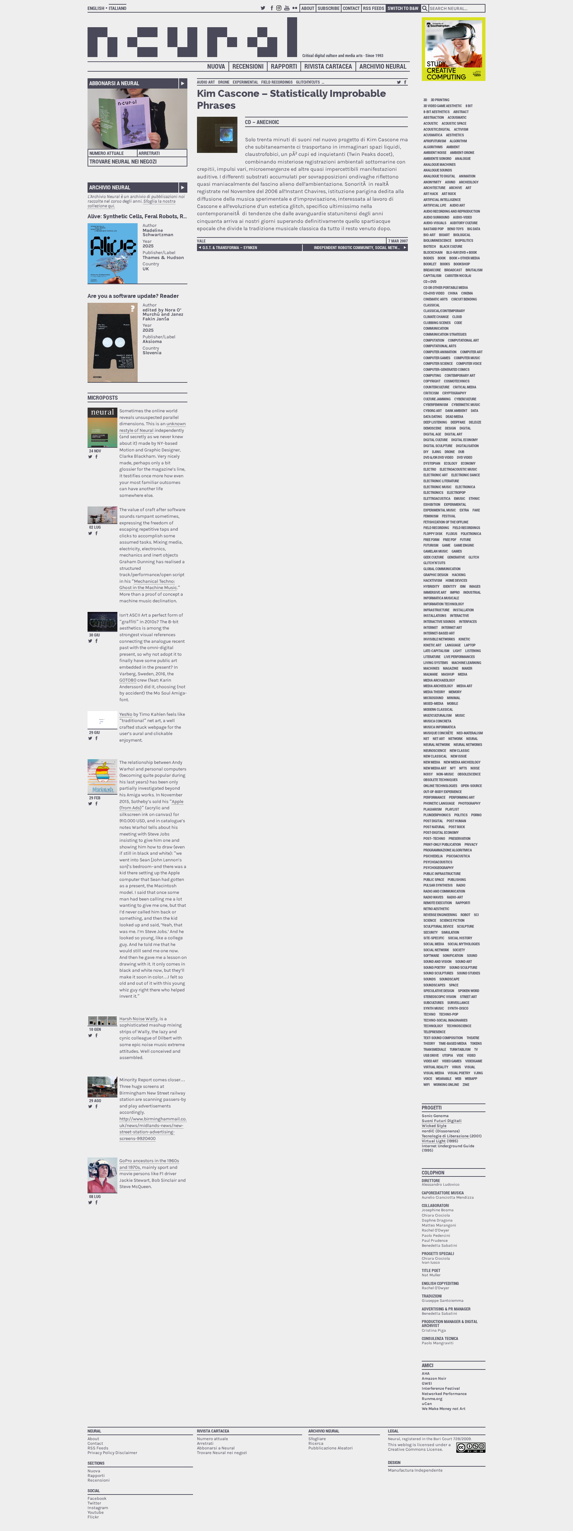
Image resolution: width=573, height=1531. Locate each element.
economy (468, 463)
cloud (457, 316)
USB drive (431, 1055)
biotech (429, 246)
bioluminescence (437, 240)
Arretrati (149, 153)
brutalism (474, 269)
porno (476, 814)
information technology (443, 603)
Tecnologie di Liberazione (446, 1136)
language (453, 644)
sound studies (468, 972)
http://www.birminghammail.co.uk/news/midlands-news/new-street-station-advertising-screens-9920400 (153, 1128)
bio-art (429, 234)
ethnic (474, 498)
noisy (428, 773)
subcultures (433, 1002)
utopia (447, 1055)
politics (461, 814)
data (474, 410)
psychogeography (438, 867)
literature (431, 656)
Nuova (216, 66)
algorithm (458, 140)
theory (429, 1043)
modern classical (438, 709)
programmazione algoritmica (447, 849)
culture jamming (437, 398)
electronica (465, 486)
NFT (453, 768)
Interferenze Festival (441, 1388)
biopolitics (464, 240)
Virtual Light (434, 1141)
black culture (451, 246)
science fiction (452, 920)
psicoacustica (458, 855)
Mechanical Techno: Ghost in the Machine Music (148, 584)
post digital (433, 820)
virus (456, 1066)
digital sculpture (437, 445)
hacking (459, 574)
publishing (457, 879)
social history (460, 937)
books (445, 263)
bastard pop (433, 228)
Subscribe (329, 8)
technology (433, 1025)
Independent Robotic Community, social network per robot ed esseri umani (360, 247)
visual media (433, 1072)
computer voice (468, 363)
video (471, 1055)
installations (434, 615)
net (426, 738)
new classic (460, 750)
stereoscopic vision (439, 996)
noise (475, 768)
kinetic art (432, 644)
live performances (459, 656)
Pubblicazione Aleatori (330, 1447)
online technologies (440, 785)
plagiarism (432, 809)
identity (449, 586)
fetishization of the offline (445, 521)
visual (470, 1066)
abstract (461, 111)
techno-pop (448, 1014)
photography (469, 803)
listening (473, 650)
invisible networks (439, 638)
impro (455, 592)
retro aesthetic (436, 908)
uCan (427, 1403)
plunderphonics (437, 814)
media (462, 674)
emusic (459, 498)
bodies (428, 257)
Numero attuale (107, 153)
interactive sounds (439, 621)
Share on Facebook (96, 456)
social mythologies (464, 943)
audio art (206, 82)
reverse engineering (440, 914)
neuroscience (434, 750)
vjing (478, 1072)
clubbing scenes (437, 322)
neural (472, 738)
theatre (473, 1037)
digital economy (464, 439)
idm (463, 586)
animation (467, 175)
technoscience (459, 1025)
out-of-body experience (442, 791)
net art (439, 738)
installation (463, 609)
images (474, 586)
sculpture (465, 926)
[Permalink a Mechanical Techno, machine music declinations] (102, 514)
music (460, 715)
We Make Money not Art (444, 1408)
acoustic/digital (436, 129)
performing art (462, 797)
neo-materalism (470, 732)
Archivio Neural (383, 66)
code (458, 322)
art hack (430, 193)
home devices (456, 580)
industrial (472, 592)
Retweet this (90, 456)
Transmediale (434, 1049)
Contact (351, 8)
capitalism (432, 275)
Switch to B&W (403, 8)
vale (201, 240)
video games (452, 1060)
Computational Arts (439, 345)
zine (466, 1084)
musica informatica (439, 726)
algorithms (433, 146)
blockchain (433, 252)
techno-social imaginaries (445, 1020)
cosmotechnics (457, 380)
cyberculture (465, 398)
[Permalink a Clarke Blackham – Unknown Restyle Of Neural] (102, 427)
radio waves (433, 897)
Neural (94, 1430)
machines (431, 668)
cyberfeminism (435, 404)
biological (462, 234)
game (446, 545)
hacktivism (432, 580)
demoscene (432, 428)
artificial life (434, 205)
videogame (473, 1060)
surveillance (458, 1002)
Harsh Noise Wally (138, 1019)
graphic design (435, 574)
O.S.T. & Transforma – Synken (230, 247)
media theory (434, 691)
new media (431, 762)
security (430, 932)
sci (476, 914)
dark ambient (456, 410)
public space (433, 879)
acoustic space (454, 123)
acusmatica (432, 134)
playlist (452, 809)
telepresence (434, 1031)
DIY (425, 451)
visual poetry (459, 1072)
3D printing (440, 99)
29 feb (94, 797)
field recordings (277, 82)
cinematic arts (435, 299)
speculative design (438, 990)
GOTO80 (127, 680)
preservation (460, 838)
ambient (453, 146)
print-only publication (442, 844)
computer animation (440, 351)
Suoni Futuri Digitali (442, 1120)
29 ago (95, 1100)
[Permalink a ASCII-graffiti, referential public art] (102, 621)
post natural (434, 826)
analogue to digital (439, 175)
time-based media (453, 1043)
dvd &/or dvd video (438, 457)
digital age (432, 434)
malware (430, 674)
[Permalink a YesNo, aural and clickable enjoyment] (102, 720)
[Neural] (192, 37)
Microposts (103, 397)
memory (455, 691)
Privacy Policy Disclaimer (112, 1452)
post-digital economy (441, 832)
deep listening (435, 422)
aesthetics (455, 134)
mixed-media (433, 703)
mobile (452, 703)
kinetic (464, 638)
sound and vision (437, 961)
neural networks (468, 744)
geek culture (433, 557)
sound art (463, 961)
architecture (434, 187)
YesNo (125, 714)
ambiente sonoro (437, 158)
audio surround (436, 217)
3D (425, 99)
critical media (464, 386)
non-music (445, 773)
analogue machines (439, 164)
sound (472, 955)
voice (427, 1078)
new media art (434, 768)
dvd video (464, 457)
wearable (443, 1078)
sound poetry (434, 967)
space (453, 984)
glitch (474, 557)
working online (446, 1084)
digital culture (435, 439)
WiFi (426, 1084)
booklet (429, 263)
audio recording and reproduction (451, 211)
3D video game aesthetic (442, 105)
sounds (429, 978)
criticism (431, 392)
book (442, 257)
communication (436, 328)
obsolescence (469, 773)
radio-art (455, 897)
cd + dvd (429, 281)
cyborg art (432, 410)
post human (456, 820)
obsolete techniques (440, 779)
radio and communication (444, 891)
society (459, 949)
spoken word (468, 990)
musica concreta (437, 720)
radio (460, 885)
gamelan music (435, 551)
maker (467, 668)
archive (455, 187)
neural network (436, 744)
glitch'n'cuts (308, 82)
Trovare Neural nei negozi (123, 161)
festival (449, 515)
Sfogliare (317, 1438)
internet (430, 627)
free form (431, 539)
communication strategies (445, 334)
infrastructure (436, 609)
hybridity (431, 586)
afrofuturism (434, 140)
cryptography (454, 392)
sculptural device (438, 926)
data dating (432, 416)
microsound (433, 697)
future (465, 539)
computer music (467, 357)
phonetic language (439, 803)
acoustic (430, 123)
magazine (450, 668)
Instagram (280, 10)
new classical (435, 756)
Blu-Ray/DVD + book (461, 252)
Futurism (430, 545)
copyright (431, 380)
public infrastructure (442, 873)
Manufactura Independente (415, 1470)
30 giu (94, 634)
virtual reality (435, 1066)
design (450, 428)
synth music (433, 1008)
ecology (450, 463)
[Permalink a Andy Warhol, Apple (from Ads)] (102, 776)
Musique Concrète (438, 732)
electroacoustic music (458, 469)
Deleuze (475, 422)
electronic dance (465, 474)
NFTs (463, 768)
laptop (470, 644)
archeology (468, 181)
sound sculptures (438, 972)
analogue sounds (437, 169)
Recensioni (248, 66)
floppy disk (432, 533)
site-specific (433, 937)
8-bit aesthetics (436, 111)
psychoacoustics (437, 861)
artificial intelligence (442, 199)
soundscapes (434, 984)
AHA (426, 1373)
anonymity (432, 181)
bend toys (455, 228)
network (455, 738)
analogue (463, 158)
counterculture (436, 386)
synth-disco (458, 1008)
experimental (245, 82)
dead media (454, 416)
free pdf (449, 539)
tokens (476, 1043)
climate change (436, 316)
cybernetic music (466, 404)
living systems (435, 662)
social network (436, 949)
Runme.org (432, 1398)
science (429, 920)
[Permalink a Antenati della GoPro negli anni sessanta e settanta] (102, 1175)
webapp (471, 1078)
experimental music (439, 509)
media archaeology (439, 680)
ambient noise (434, 152)
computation (433, 340)
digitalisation (467, 445)
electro (429, 469)
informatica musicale (441, 597)
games (457, 551)
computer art (471, 351)
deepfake (458, 422)
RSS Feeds (373, 8)
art (468, 187)
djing (436, 451)
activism (461, 129)
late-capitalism (436, 650)
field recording (436, 527)
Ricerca (315, 1443)
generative (456, 557)
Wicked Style (434, 1125)
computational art (463, 340)
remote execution (437, 902)
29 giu (94, 732)
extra (464, 509)
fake (476, 509)
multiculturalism (437, 715)
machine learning (466, 662)
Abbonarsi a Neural (114, 83)
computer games (436, 357)
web (458, 1078)
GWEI (427, 1383)
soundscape (449, 978)
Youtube (287, 10)
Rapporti (284, 66)
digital (465, 428)
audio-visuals (434, 222)
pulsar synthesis (438, 885)
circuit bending (464, 299)
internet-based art (439, 633)
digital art (453, 434)
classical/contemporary (444, 310)
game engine (464, 545)
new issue (459, 756)
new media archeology (462, 762)
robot (465, 914)
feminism (430, 515)
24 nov (95, 450)
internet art (451, 627)
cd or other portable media (445, 287)
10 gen (95, 1029)
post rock (457, 826)
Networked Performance (444, 1393)
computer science (438, 363)
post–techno (434, 838)
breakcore (432, 269)
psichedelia (433, 855)
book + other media (464, 257)
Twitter (264, 10)
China (453, 293)
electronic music (437, 486)
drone (223, 82)
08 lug (95, 1196)
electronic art (435, 474)
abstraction (433, 117)
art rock (449, 193)
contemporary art (460, 375)
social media (433, 943)
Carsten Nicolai (458, 275)
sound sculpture (463, 967)
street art (468, 996)
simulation (450, 932)
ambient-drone (462, 152)
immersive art (434, 592)
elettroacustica (436, 498)
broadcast (453, 269)
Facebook (272, 10)
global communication (442, 568)
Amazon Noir (434, 1378)
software (431, 955)
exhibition (431, 504)
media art (464, 685)
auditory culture (464, 222)
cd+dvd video (433, 293)
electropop (456, 492)
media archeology (438, 685)
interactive (459, 615)
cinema (467, 293)
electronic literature (441, 480)
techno (429, 1014)
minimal (453, 697)
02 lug (95, 527)
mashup (447, 674)
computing (432, 375)
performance (434, 797)
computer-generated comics (446, 369)
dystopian (431, 463)
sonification (453, 955)
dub (461, 451)
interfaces (468, 621)
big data (473, 228)
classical (431, 304)
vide (460, 1055)
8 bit (469, 105)
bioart (444, 234)
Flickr (295, 10)
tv (476, 1049)
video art (430, 1060)
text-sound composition (443, 1037)
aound (450, 181)
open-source (471, 785)
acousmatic (457, 117)
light (457, 650)
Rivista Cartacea (328, 66)
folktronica (471, 533)
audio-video (462, 217)
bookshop (462, 263)
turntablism (460, 1049)
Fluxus (451, 533)
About (307, 8)
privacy (471, 844)
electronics (433, 492)
